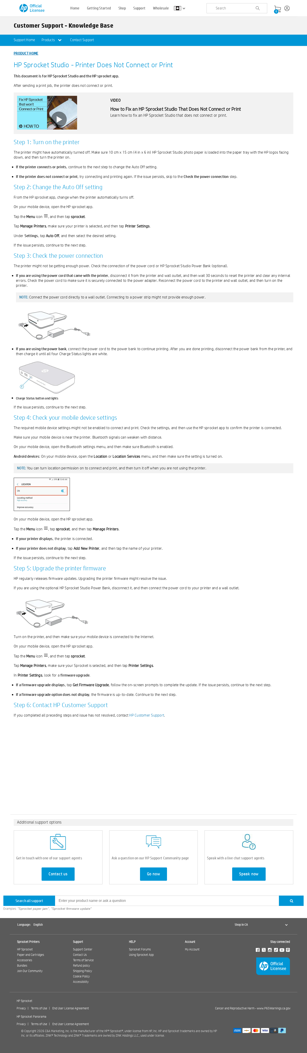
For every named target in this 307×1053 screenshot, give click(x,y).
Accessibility (81, 982)
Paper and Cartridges (30, 955)
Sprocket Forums (140, 949)
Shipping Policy (82, 971)
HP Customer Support (146, 715)
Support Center (82, 949)
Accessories (24, 960)
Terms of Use (39, 1008)
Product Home (26, 53)
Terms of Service (83, 960)
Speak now (249, 874)
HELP (132, 942)
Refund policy (81, 965)
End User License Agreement (70, 1008)
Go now (153, 874)
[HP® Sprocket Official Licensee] (32, 8)
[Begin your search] (257, 8)
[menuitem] (24, 40)
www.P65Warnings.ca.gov (273, 1008)
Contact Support (82, 40)
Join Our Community (29, 971)
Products (49, 40)
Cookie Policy (81, 976)
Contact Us (80, 955)
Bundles (22, 965)
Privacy (21, 1008)
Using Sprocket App (141, 955)
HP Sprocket (25, 949)
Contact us (58, 874)
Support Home (24, 40)
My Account (192, 949)
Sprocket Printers (28, 942)
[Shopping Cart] (277, 9)
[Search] (291, 901)
